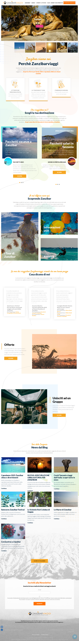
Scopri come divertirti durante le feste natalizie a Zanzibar (42, 122)
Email (39, 589)
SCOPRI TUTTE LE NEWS (39, 560)
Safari (33, 2)
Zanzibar (27, 2)
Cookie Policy (44, 634)
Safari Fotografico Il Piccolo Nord (14, 312)
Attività (43, 2)
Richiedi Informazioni (69, 2)
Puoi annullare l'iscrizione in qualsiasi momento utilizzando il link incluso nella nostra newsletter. (39, 599)
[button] (20, 183)
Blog (49, 2)
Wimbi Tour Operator (57, 2)
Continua (4, 488)
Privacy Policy (36, 634)
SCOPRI (39, 28)
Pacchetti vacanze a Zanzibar (39, 312)
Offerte (38, 2)
